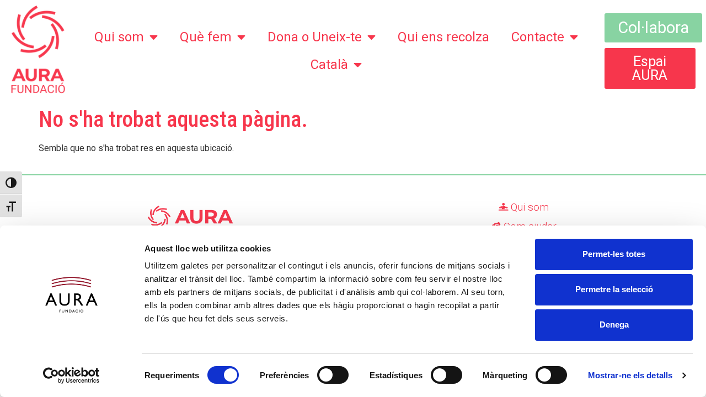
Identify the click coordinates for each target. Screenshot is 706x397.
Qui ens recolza (443, 37)
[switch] (333, 375)
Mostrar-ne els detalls (630, 375)
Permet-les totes (613, 254)
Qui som (119, 37)
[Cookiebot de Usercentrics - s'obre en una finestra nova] (71, 375)
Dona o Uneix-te (315, 37)
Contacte (537, 37)
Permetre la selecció (614, 289)
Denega (614, 324)
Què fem (206, 37)
